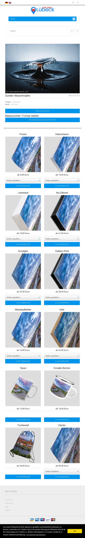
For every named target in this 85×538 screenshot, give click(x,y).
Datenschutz (9, 503)
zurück (13, 31)
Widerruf (8, 510)
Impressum (9, 500)
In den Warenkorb (23, 186)
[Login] (73, 2)
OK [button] (75, 531)
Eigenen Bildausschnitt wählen (43, 120)
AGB (6, 507)
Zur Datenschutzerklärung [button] (35, 535)
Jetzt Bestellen (43, 111)
